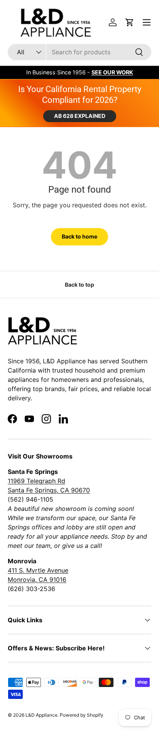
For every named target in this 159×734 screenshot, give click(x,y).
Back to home (79, 236)
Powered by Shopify (81, 715)
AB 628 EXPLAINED (79, 116)
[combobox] (79, 52)
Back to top (79, 284)
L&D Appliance (41, 715)
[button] (129, 22)
